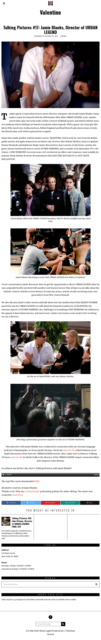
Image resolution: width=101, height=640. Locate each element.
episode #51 (69, 450)
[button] (97, 584)
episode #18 (16, 457)
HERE (36, 481)
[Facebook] (50, 617)
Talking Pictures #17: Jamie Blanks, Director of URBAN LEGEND (50, 29)
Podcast (64, 36)
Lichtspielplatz (32, 491)
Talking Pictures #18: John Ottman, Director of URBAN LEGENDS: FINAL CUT (22, 522)
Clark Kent (17, 495)
